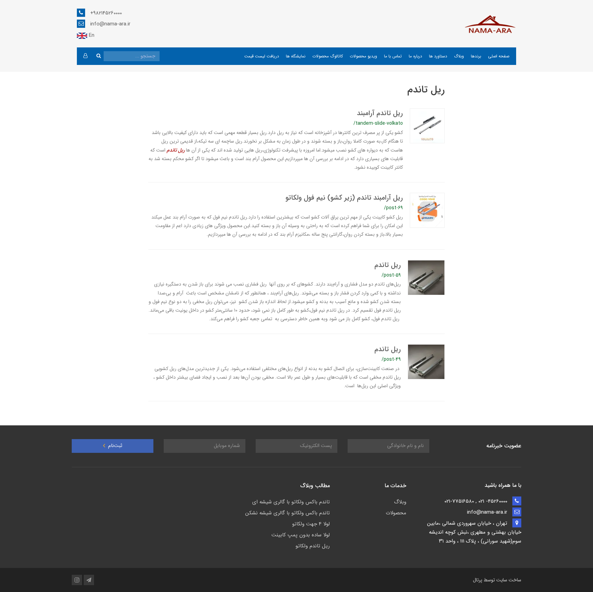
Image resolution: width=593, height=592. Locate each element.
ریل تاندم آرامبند (380, 113)
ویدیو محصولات (363, 56)
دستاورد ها (438, 56)
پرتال (477, 580)
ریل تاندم (387, 265)
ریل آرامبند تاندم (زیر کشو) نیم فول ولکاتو (344, 197)
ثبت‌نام (114, 446)
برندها (476, 56)
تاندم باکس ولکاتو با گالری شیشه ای (291, 502)
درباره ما (415, 56)
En (90, 35)
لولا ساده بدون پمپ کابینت (300, 535)
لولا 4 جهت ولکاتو (311, 524)
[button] (85, 56)
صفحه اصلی (498, 56)
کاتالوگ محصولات (327, 56)
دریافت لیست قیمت (261, 56)
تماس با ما (393, 56)
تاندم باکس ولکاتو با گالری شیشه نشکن (287, 513)
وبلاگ (459, 56)
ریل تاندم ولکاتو (312, 546)
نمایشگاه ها (295, 56)
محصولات (396, 513)
